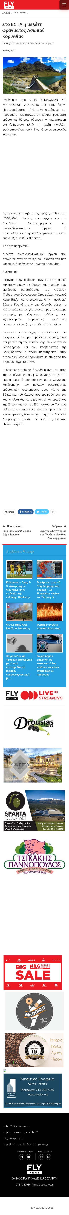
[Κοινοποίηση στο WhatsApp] (48, 1157)
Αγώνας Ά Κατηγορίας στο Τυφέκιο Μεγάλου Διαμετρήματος (53, 534)
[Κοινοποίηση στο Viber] (41, 1157)
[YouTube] (28, 1157)
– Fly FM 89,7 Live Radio (16, 1126)
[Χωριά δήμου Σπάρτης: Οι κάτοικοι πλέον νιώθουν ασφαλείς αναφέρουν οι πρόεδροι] (49, 643)
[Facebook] (21, 1157)
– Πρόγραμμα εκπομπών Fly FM (20, 1132)
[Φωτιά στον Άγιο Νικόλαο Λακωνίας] (19, 612)
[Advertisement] (34, 174)
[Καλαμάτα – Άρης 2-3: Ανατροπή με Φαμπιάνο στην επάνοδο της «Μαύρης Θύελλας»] (19, 569)
